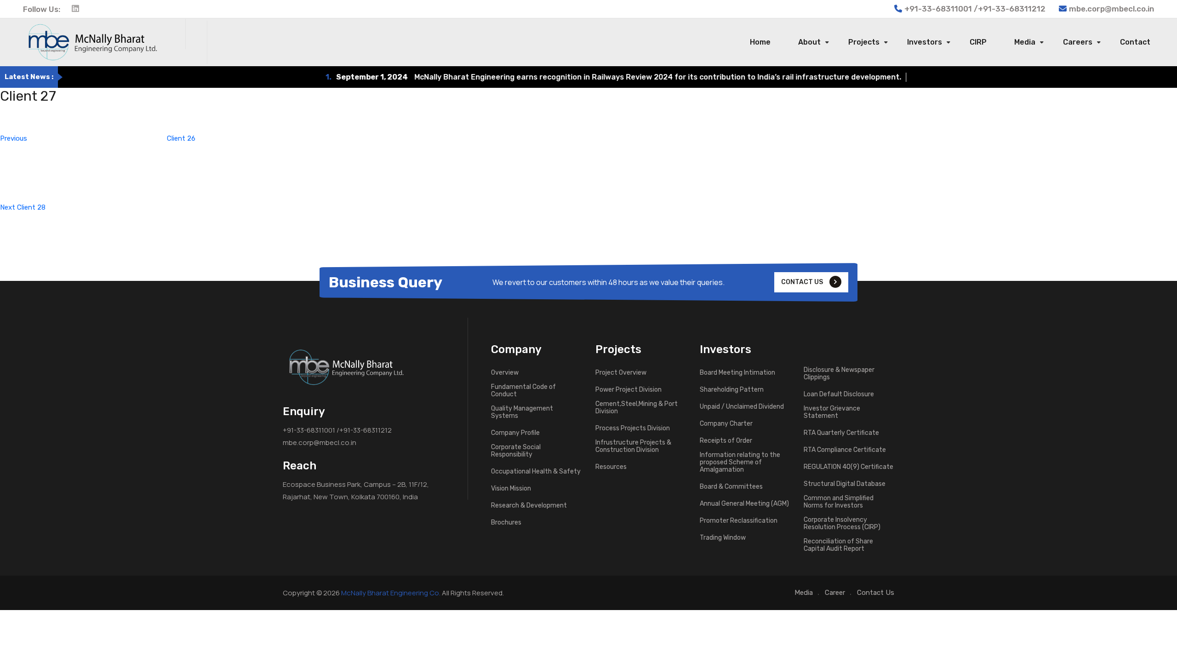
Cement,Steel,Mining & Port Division (636, 407)
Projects (864, 42)
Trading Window (723, 538)
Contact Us (875, 592)
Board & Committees (731, 487)
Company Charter (726, 424)
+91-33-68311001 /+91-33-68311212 (337, 430)
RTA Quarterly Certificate (841, 433)
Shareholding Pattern (732, 390)
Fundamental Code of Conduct (523, 390)
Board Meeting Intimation (737, 373)
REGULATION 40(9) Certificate (848, 467)
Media (1024, 42)
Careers (1077, 42)
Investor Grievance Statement (832, 412)
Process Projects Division (632, 428)
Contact (1135, 42)
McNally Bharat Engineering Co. (390, 593)
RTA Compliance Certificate (845, 450)
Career (835, 592)
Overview (505, 373)
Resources (611, 467)
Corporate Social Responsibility (516, 451)
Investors (924, 42)
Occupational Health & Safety (536, 471)
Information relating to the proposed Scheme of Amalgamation (740, 462)
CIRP (978, 42)
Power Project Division (628, 390)
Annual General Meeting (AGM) (744, 504)
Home (760, 42)
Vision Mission (511, 488)
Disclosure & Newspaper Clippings (839, 373)
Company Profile (515, 433)
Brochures (506, 522)
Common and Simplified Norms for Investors (839, 502)
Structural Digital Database (845, 484)
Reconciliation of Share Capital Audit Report (838, 545)
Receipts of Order (726, 441)
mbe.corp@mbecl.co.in (1111, 8)
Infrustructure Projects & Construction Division (633, 446)
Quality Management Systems (522, 412)
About (809, 42)
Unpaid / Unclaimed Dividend (742, 407)
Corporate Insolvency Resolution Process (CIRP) (842, 523)
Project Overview (620, 373)
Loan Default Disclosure (839, 394)
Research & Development (529, 505)
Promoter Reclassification (738, 521)
